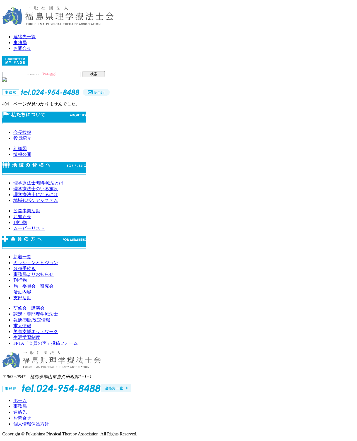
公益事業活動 (26, 210)
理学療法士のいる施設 (35, 188)
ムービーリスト (29, 228)
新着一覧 (22, 256)
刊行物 (20, 222)
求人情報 (22, 325)
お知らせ (22, 216)
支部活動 (22, 297)
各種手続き (24, 268)
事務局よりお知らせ (33, 274)
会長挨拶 (22, 132)
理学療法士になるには (35, 194)
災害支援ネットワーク (35, 331)
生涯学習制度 (26, 337)
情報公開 (22, 154)
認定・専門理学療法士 (35, 314)
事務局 (20, 42)
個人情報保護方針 (31, 423)
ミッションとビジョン (35, 262)
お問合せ (22, 48)
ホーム (20, 400)
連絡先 (20, 412)
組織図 (20, 148)
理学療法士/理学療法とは (38, 182)
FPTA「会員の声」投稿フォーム (45, 343)
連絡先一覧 (24, 36)
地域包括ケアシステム (35, 200)
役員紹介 (22, 138)
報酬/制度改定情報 (31, 319)
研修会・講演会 (29, 308)
